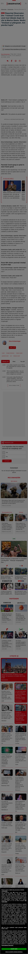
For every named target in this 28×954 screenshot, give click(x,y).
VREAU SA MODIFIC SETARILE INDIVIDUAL (14, 951)
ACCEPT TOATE (14, 948)
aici (21, 915)
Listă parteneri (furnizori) (7, 945)
